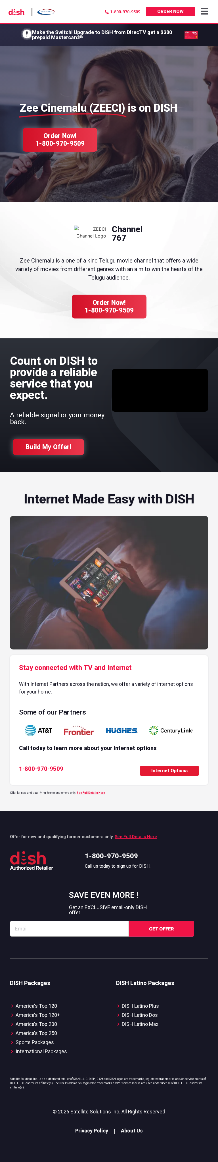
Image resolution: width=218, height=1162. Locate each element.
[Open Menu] (205, 11)
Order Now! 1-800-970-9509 (60, 139)
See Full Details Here (91, 792)
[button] (205, 11)
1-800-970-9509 (111, 856)
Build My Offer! (48, 447)
